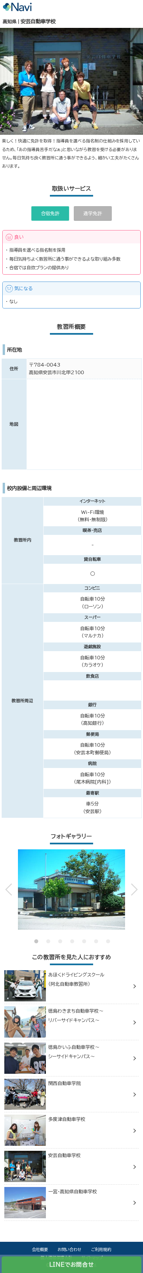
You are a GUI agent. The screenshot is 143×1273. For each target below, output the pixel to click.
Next (130, 889)
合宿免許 (50, 213)
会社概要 (40, 1249)
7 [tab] (107, 936)
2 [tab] (47, 936)
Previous (13, 889)
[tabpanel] (71, 889)
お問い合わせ (69, 1249)
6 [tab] (95, 936)
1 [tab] (35, 936)
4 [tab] (71, 936)
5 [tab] (83, 936)
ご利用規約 (101, 1249)
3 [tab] (59, 936)
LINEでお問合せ (71, 1264)
